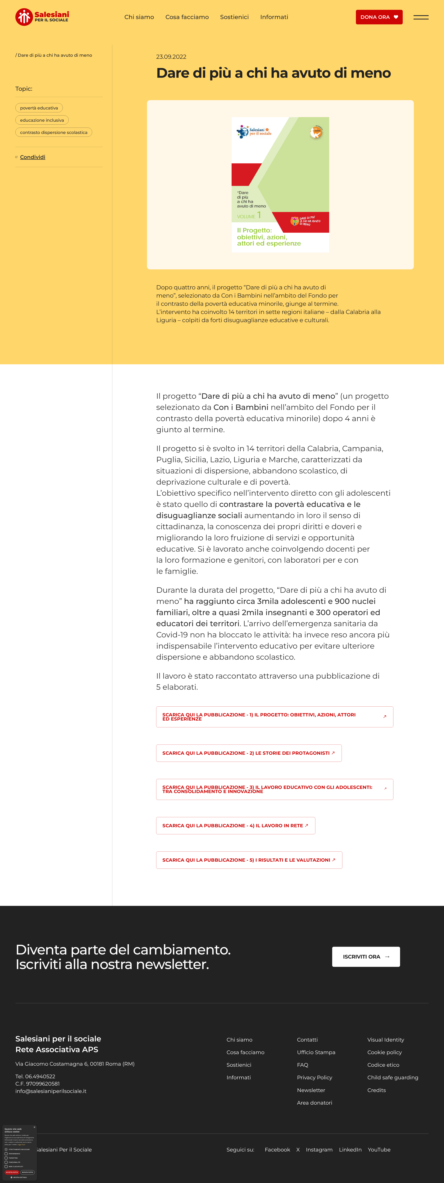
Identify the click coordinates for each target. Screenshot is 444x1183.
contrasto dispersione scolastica (53, 132)
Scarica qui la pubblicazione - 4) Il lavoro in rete (232, 825)
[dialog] (19, 1153)
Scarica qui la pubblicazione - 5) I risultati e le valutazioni (246, 860)
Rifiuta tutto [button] (27, 1172)
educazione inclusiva (42, 120)
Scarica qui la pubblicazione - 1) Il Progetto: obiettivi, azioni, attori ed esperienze (259, 717)
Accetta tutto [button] (12, 1172)
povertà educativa (39, 108)
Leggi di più (21, 1144)
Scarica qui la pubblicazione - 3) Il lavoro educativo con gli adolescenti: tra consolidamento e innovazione (267, 789)
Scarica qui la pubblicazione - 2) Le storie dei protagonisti (246, 753)
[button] (20, 1177)
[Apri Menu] (421, 17)
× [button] (34, 1127)
